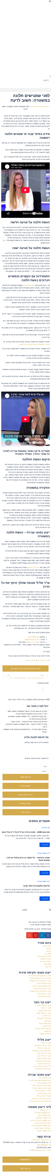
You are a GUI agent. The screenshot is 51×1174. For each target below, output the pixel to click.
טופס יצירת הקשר (32, 642)
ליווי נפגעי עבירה (43, 853)
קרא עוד (45, 845)
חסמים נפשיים (28, 285)
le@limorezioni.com (32, 639)
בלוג (41, 106)
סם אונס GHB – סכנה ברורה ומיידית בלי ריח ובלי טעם (26, 832)
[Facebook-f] (48, 935)
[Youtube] (35, 935)
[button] (25, 76)
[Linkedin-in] (42, 935)
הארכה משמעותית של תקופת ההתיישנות (34, 344)
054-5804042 (33, 637)
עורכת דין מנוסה (34, 567)
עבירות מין (46, 828)
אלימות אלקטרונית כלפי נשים (36, 886)
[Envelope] (29, 935)
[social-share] (23, 688)
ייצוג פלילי (34, 106)
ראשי (47, 106)
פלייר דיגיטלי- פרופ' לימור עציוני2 (37, 660)
